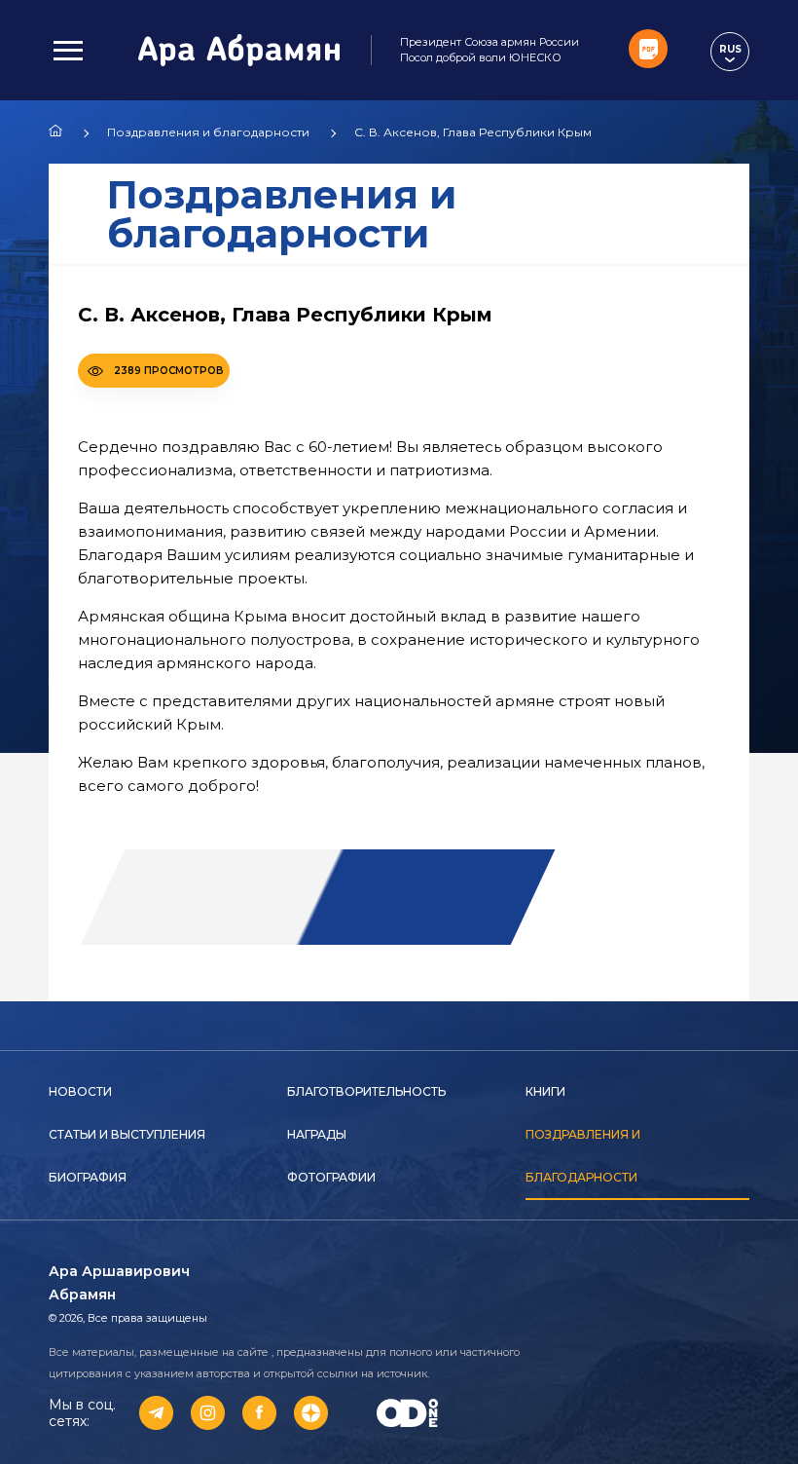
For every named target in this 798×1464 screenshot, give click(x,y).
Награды (316, 1134)
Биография (88, 1177)
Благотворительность (366, 1091)
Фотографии (331, 1177)
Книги (545, 1091)
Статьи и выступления (127, 1134)
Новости (80, 1091)
